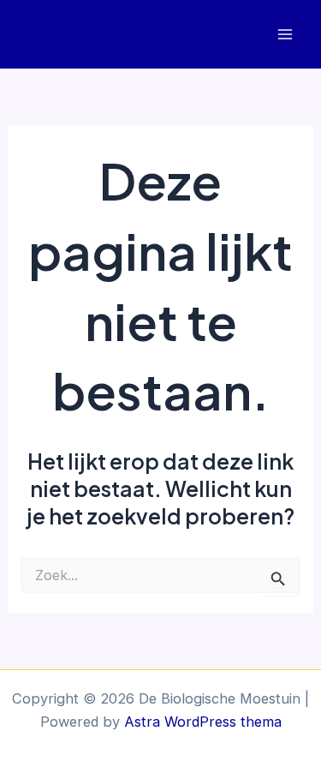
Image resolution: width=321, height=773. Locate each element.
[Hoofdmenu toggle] (284, 34)
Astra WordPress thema (203, 721)
